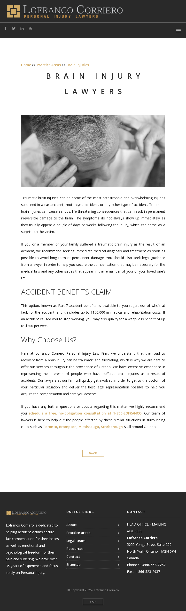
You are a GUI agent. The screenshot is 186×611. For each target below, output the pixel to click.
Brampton (68, 426)
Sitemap (73, 564)
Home (26, 65)
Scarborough (112, 426)
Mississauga (88, 426)
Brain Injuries (78, 65)
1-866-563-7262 (152, 564)
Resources (74, 548)
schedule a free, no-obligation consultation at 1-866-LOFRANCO (85, 413)
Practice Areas (49, 65)
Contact (73, 556)
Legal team (75, 540)
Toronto (50, 426)
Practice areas (78, 532)
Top (93, 601)
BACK (93, 453)
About (71, 524)
